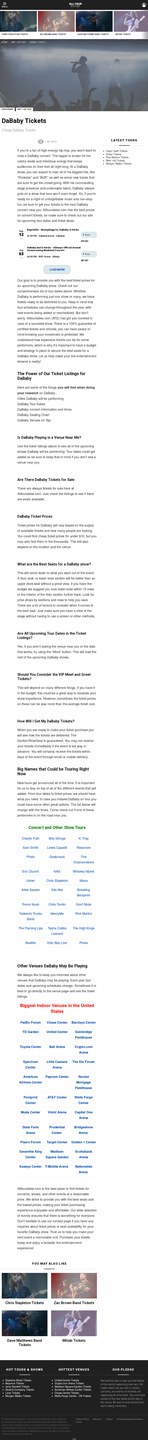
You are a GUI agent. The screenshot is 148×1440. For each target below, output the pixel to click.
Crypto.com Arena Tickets (69, 1383)
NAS (57, 871)
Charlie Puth (30, 838)
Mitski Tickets (123, 34)
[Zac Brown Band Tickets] (56, 21)
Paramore (84, 847)
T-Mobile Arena (56, 1166)
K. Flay (84, 838)
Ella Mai (57, 889)
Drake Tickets (113, 154)
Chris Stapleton (57, 880)
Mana (84, 880)
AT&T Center (57, 1097)
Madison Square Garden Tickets (73, 1386)
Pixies (83, 942)
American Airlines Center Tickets (73, 1389)
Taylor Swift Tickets (116, 151)
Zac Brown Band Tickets (53, 34)
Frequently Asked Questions (130, 1419)
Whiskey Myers (83, 871)
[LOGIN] (144, 4)
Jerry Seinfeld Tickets (17, 1386)
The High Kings (84, 928)
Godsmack (57, 856)
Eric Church (30, 871)
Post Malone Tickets (117, 157)
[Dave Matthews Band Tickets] (94, 21)
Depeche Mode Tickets (18, 1380)
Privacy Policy (82, 1419)
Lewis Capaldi (57, 847)
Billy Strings (57, 838)
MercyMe (57, 913)
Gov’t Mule (83, 904)
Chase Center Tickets (67, 1393)
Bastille (30, 942)
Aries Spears (30, 889)
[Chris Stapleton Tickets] (18, 21)
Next (146, 24)
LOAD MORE (57, 269)
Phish (30, 856)
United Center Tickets (67, 1380)
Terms (79, 1422)
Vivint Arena (57, 1112)
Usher (30, 880)
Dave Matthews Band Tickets (93, 34)
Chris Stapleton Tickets (15, 34)
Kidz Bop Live (57, 942)
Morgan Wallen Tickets (118, 163)
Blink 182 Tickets (115, 160)
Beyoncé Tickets (14, 1383)
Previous (2, 24)
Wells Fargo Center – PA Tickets (73, 1396)
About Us (97, 1419)
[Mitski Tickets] (74, 1323)
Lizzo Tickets (12, 1393)
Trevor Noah (30, 904)
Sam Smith (30, 847)
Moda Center (30, 1112)
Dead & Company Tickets (19, 1389)
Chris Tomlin (57, 904)
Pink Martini (83, 913)
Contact (109, 1419)
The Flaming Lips (30, 928)
